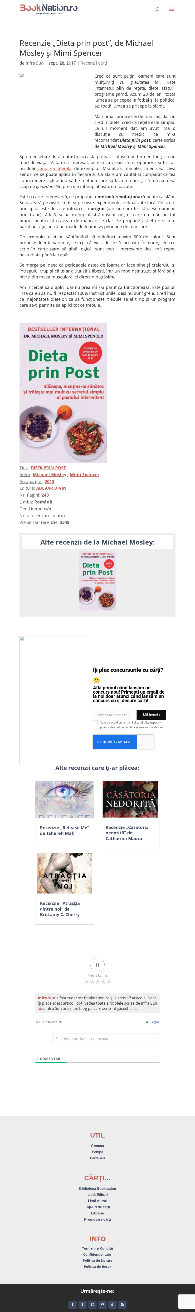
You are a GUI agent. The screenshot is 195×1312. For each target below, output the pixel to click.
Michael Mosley (49, 474)
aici (41, 1008)
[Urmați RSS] (122, 1305)
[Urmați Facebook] (72, 1305)
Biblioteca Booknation (97, 1188)
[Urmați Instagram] (92, 1305)
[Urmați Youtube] (102, 1305)
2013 (49, 481)
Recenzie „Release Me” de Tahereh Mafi (64, 830)
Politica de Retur (97, 1266)
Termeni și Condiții (97, 1248)
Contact (97, 1146)
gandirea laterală (54, 168)
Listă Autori (97, 1201)
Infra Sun (35, 63)
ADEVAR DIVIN (51, 488)
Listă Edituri (98, 1195)
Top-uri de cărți (97, 1207)
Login (154, 1022)
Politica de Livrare (97, 1260)
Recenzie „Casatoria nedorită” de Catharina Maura (127, 832)
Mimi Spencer (84, 474)
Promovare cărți (97, 1219)
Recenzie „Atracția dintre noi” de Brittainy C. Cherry (60, 908)
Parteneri (97, 1158)
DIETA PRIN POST (48, 467)
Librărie (97, 1213)
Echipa (97, 1152)
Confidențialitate (97, 1254)
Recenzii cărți (94, 63)
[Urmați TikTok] (112, 1305)
